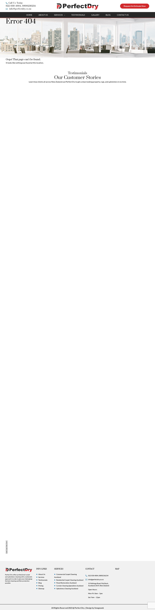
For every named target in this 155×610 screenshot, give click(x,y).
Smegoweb (99, 608)
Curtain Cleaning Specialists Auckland (69, 586)
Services (58, 15)
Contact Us (123, 15)
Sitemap (41, 589)
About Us (43, 15)
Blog (108, 15)
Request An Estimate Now (135, 6)
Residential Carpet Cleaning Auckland (69, 580)
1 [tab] (6, 542)
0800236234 (29, 6)
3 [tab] (6, 548)
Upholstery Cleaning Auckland (67, 589)
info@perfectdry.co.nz (20, 9)
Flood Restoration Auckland (66, 583)
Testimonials (78, 15)
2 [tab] (6, 545)
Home (29, 15)
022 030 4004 (13, 6)
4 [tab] (6, 552)
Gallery (95, 15)
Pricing (40, 586)
